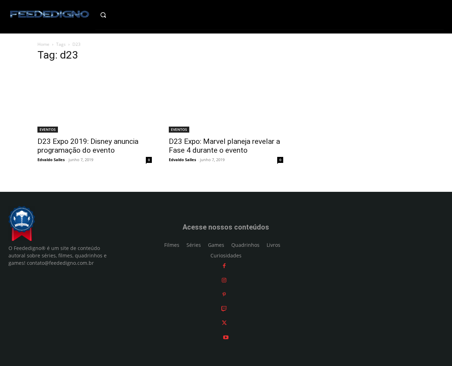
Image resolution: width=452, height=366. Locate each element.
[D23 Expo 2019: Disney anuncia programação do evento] (94, 100)
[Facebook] (224, 266)
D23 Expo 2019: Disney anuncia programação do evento (87, 145)
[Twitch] (224, 309)
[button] (115, 14)
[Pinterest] (224, 294)
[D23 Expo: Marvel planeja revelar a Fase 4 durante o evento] (226, 100)
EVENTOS (48, 129)
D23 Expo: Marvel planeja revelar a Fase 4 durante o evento (224, 145)
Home (43, 44)
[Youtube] (225, 337)
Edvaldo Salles (51, 159)
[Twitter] (224, 323)
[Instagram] (224, 280)
